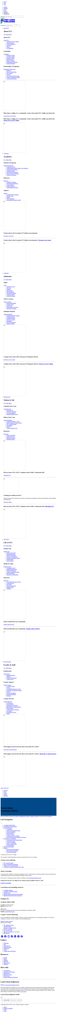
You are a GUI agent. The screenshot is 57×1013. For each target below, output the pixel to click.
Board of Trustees (11, 60)
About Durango (10, 43)
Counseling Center (11, 568)
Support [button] (5, 193)
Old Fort (9, 74)
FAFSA (8, 427)
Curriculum (9, 829)
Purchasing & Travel (11, 712)
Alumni (5, 7)
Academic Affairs (11, 56)
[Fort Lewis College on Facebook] (5, 936)
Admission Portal (11, 317)
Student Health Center (12, 569)
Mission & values (8, 974)
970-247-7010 (8, 932)
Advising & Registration (12, 183)
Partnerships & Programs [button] (9, 69)
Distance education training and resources (13, 894)
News (5, 9)
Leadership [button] (6, 54)
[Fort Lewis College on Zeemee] (21, 936)
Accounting (9, 711)
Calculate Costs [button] (7, 409)
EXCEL (8, 691)
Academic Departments (12, 169)
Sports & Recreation (11, 555)
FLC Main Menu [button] (8, 34)
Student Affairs (10, 59)
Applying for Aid (11, 436)
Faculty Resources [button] (8, 828)
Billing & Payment (11, 438)
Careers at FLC (10, 679)
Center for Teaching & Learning (14, 690)
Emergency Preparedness (12, 574)
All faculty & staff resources (10, 749)
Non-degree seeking (11, 293)
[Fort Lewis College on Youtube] (8, 936)
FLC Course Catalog (8, 863)
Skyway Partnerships (11, 72)
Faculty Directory (11, 186)
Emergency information (9, 972)
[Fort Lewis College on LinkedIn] (15, 936)
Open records (7, 963)
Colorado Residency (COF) (13, 421)
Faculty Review (10, 833)
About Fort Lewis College (13, 41)
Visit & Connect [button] (7, 301)
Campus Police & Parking (13, 709)
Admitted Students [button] (8, 314)
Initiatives (9, 70)
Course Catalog (10, 184)
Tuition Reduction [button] (8, 420)
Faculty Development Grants (13, 830)
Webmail (6, 964)
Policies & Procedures (9, 846)
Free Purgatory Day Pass (12, 307)
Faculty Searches (10, 834)
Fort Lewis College (13, 816)
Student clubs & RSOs (9, 624)
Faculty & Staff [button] (7, 661)
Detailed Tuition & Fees (12, 414)
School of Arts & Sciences (13, 173)
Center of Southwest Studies (13, 77)
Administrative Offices (24, 816)
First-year (9, 288)
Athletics (6, 8)
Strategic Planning (11, 63)
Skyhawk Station (11, 323)
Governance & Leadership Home (14, 840)
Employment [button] (7, 674)
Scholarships (9, 425)
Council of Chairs (11, 841)
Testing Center (10, 196)
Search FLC (3, 25)
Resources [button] (6, 180)
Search (2, 16)
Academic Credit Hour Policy (11, 891)
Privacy (5, 1007)
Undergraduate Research (12, 187)
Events (5, 11)
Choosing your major (9, 236)
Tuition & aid (7, 945)
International (9, 290)
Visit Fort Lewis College (9, 359)
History (8, 47)
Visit (5, 3)
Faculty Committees (11, 693)
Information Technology (12, 705)
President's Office (11, 55)
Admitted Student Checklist (13, 315)
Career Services (10, 583)
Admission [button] (6, 273)
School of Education (11, 175)
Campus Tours (10, 304)
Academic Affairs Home (9, 825)
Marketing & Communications (14, 707)
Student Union (10, 587)
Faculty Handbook (11, 832)
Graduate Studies (11, 171)
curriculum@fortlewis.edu (35, 878)
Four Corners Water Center (13, 76)
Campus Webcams (11, 44)
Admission (6, 943)
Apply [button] (5, 285)
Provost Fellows (10, 845)
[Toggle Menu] (16, 24)
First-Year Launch (11, 319)
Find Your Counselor (11, 308)
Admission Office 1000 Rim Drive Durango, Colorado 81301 (10, 927)
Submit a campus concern (7, 921)
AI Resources (10, 703)
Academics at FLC (11, 167)
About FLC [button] (6, 28)
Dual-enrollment (10, 292)
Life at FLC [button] (6, 539)
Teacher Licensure (11, 296)
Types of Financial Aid (12, 428)
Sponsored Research (11, 694)
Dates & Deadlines (11, 435)
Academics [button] (6, 153)
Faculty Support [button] (7, 685)
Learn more (23, 991)
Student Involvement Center (13, 558)
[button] (10, 985)
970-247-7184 (8, 930)
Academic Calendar (11, 182)
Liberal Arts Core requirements (11, 865)
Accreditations (10, 48)
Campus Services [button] (8, 701)
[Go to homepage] (8, 24)
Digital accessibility (8, 1008)
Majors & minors (8, 947)
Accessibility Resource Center (14, 200)
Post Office (9, 584)
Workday (9, 676)
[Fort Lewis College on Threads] (18, 936)
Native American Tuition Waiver (14, 423)
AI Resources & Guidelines (13, 836)
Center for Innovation (12, 78)
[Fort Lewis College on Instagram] (2, 936)
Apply (5, 1)
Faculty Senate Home (12, 844)
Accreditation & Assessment (10, 826)
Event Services (10, 704)
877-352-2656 (8, 929)
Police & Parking (11, 573)
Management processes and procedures (13, 895)
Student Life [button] (6, 551)
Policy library (7, 976)
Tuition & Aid (10, 410)
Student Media (10, 559)
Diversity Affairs (10, 58)
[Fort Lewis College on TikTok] (12, 936)
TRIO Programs (10, 198)
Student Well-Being (11, 570)
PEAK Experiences (11, 322)
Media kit (6, 961)
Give (5, 4)
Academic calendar (8, 890)
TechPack (9, 588)
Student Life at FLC (11, 553)
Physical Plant (10, 708)
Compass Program (11, 318)
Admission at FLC (11, 286)
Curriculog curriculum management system (14, 867)
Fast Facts (9, 45)
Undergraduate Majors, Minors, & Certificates (17, 168)
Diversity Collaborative (12, 557)
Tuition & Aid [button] (7, 397)
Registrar (9, 695)
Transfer (8, 289)
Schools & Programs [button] (8, 165)
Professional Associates (12, 62)
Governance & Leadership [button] (10, 838)
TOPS (5, 1009)
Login (5, 1011)
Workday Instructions (12, 678)
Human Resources (11, 675)
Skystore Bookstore (11, 586)
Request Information (11, 303)
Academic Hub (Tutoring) (13, 194)
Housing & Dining (11, 554)
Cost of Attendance (11, 413)
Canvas (8, 687)
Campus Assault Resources (13, 572)
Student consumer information (11, 977)
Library (8, 197)
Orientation (9, 321)
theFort (8, 713)
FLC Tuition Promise (11, 424)
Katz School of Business (12, 172)
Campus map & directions (10, 951)
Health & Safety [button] (7, 566)
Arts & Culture (10, 561)
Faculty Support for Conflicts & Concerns (16, 837)
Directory (6, 12)
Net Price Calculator (11, 411)
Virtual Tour (9, 306)
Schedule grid (7, 893)
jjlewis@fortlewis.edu (9, 911)
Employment (7, 973)
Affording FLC (7, 475)
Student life (6, 948)
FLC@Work (9, 73)
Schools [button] (5, 848)
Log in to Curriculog (6, 883)
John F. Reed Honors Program (11, 864)
